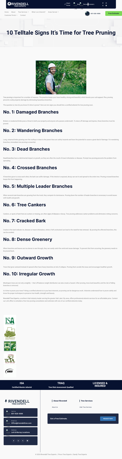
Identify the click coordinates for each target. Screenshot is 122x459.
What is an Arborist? (38, 12)
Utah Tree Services (85, 407)
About (13, 12)
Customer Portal (10, 15)
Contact (23, 15)
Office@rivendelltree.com (21, 423)
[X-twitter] (103, 5)
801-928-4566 (95, 13)
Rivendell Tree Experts (11, 298)
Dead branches (8, 158)
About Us (55, 407)
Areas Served (52, 12)
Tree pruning (7, 97)
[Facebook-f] (103, 3)
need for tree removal (81, 230)
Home (7, 12)
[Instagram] (106, 3)
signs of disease (53, 214)
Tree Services (22, 12)
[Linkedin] (106, 5)
